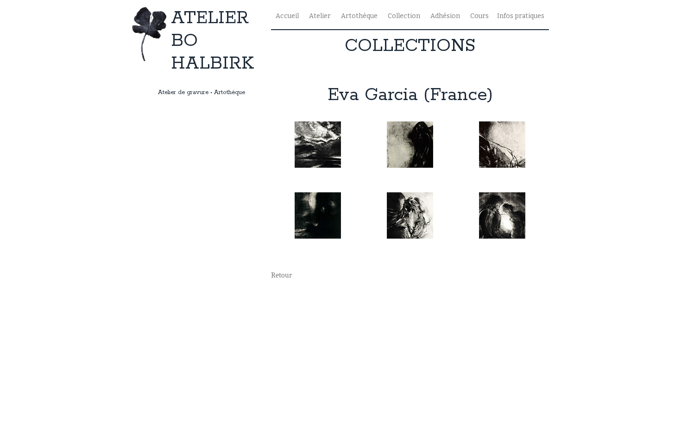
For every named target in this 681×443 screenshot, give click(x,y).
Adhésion (445, 16)
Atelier (320, 16)
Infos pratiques (520, 16)
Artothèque (359, 16)
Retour (281, 275)
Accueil (287, 16)
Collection (404, 16)
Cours (479, 16)
